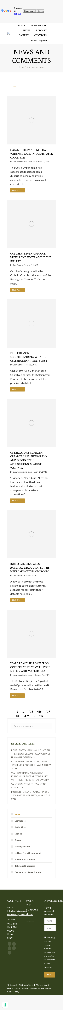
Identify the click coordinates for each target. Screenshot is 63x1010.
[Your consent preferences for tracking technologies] (5, 1005)
